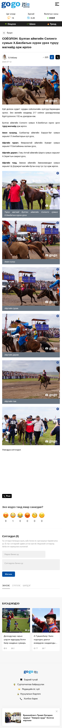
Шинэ (32, 23)
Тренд (52, 23)
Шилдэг (27, 585)
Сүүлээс (16, 585)
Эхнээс (6, 585)
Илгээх (8, 574)
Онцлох (11, 23)
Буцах (9, 32)
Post (8, 495)
